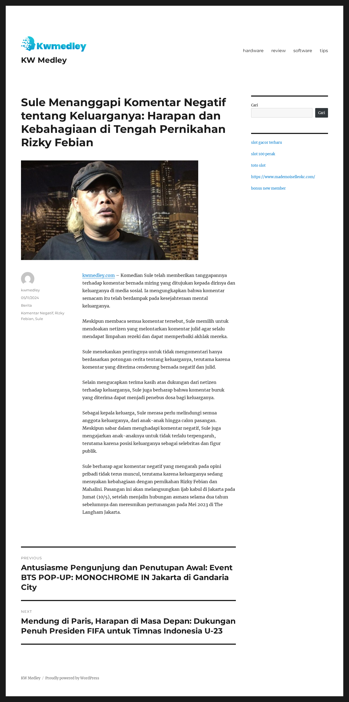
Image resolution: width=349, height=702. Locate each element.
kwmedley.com (98, 275)
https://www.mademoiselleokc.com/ (283, 177)
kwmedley (30, 290)
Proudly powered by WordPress (72, 678)
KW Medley (44, 60)
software (302, 50)
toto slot (258, 165)
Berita (26, 305)
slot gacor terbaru (266, 142)
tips (324, 50)
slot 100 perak (263, 154)
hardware (253, 50)
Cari (254, 105)
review (278, 50)
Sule (39, 318)
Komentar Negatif (37, 313)
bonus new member (268, 188)
